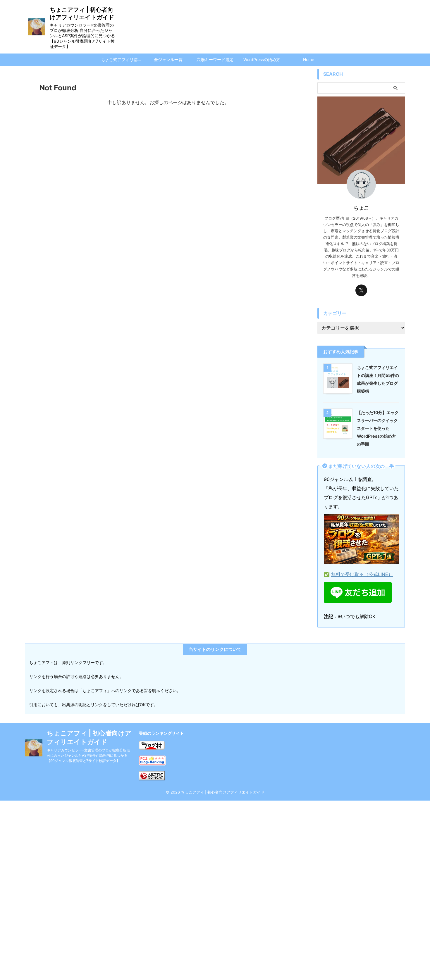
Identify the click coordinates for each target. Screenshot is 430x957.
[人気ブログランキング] (152, 776)
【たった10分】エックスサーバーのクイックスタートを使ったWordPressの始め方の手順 (378, 428)
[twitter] (361, 290)
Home (308, 59)
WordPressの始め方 (261, 59)
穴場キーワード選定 (215, 59)
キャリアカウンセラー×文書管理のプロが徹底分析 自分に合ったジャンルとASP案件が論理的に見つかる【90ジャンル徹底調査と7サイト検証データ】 (89, 755)
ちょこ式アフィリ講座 (121, 59)
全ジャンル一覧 (168, 59)
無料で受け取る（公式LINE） (362, 574)
